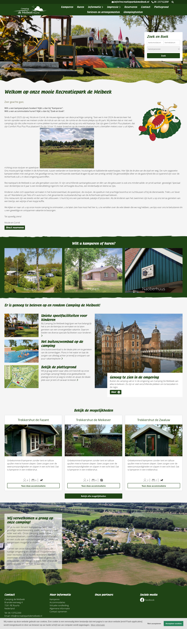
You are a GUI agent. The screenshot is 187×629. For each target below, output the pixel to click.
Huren (80, 7)
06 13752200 (161, 2)
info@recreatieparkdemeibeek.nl (131, 2)
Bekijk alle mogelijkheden (93, 496)
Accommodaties (57, 602)
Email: (7, 615)
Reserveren (130, 7)
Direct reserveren (15, 227)
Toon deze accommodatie (33, 486)
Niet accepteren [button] (154, 624)
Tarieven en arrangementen (103, 12)
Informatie (95, 7)
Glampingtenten (133, 12)
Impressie (113, 7)
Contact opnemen (58, 611)
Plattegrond (161, 7)
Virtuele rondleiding (59, 605)
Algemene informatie (60, 608)
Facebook (149, 599)
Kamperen (67, 7)
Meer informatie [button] (98, 625)
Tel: (6, 612)
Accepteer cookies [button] (174, 624)
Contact (145, 7)
